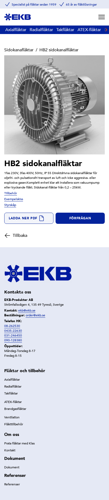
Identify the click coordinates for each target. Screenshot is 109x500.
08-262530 (12, 326)
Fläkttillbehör (13, 424)
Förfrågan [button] (80, 218)
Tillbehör (10, 193)
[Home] (17, 17)
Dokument (11, 467)
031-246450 (13, 335)
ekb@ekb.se (26, 310)
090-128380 (13, 340)
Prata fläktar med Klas (19, 443)
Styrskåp (10, 205)
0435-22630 (13, 331)
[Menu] (101, 17)
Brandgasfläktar (15, 409)
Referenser (12, 484)
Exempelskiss (13, 199)
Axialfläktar (15, 30)
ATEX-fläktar (89, 30)
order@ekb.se (35, 315)
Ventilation (12, 417)
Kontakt (9, 450)
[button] (28, 218)
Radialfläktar (41, 30)
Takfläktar (65, 30)
